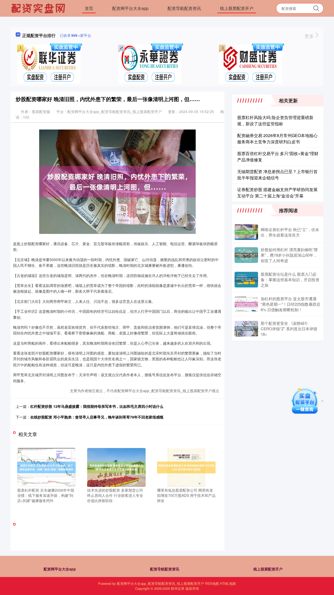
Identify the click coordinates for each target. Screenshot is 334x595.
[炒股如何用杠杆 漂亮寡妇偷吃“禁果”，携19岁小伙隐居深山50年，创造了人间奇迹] (246, 255)
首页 (89, 8)
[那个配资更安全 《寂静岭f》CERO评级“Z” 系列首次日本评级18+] (246, 329)
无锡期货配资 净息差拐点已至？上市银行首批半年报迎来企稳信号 (277, 174)
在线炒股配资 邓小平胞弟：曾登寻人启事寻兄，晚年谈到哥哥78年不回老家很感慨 (96, 417)
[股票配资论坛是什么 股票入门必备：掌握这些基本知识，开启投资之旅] (246, 279)
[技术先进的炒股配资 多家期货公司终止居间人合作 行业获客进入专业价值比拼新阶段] (116, 466)
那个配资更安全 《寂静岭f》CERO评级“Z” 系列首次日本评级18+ (289, 328)
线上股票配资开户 (236, 8)
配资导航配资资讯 (184, 8)
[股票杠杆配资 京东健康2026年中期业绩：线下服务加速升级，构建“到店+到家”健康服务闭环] (46, 466)
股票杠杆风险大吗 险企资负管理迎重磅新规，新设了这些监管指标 (275, 120)
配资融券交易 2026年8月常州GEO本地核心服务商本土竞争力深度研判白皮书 (277, 138)
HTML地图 (228, 583)
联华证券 (177, 588)
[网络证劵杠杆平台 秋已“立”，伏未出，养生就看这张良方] (246, 232)
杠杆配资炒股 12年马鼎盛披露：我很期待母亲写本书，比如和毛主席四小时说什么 (96, 406)
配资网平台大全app (130, 8)
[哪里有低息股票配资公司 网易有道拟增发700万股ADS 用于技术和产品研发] (186, 466)
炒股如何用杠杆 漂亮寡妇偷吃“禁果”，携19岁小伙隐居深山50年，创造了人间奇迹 (289, 255)
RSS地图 (212, 583)
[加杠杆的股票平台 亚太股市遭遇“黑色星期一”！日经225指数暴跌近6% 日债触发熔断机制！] (246, 304)
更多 (310, 35)
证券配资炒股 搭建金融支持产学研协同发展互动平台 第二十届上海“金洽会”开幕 (277, 192)
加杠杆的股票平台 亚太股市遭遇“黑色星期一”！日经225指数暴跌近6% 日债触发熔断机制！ (290, 304)
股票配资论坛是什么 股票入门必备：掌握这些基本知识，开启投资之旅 (290, 279)
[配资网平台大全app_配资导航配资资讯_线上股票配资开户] (38, 7)
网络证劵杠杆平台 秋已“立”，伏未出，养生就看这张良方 (290, 232)
